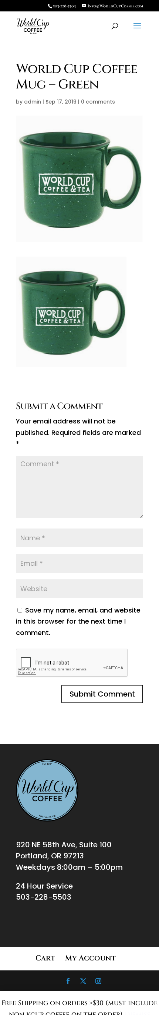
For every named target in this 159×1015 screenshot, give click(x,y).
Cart (45, 958)
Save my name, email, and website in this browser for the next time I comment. (78, 621)
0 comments (98, 101)
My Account (90, 958)
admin (32, 101)
